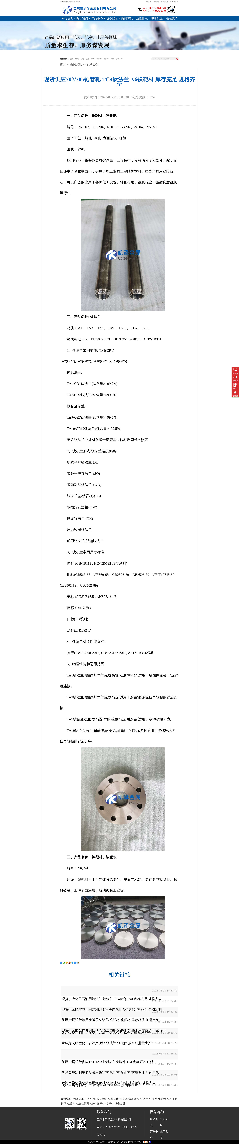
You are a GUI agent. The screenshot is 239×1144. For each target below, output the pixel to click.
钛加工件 (119, 59)
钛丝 (93, 59)
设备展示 (112, 18)
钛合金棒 (113, 1099)
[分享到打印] (75, 963)
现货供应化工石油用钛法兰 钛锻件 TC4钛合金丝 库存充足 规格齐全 (112, 999)
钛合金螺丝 (126, 1099)
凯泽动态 (92, 64)
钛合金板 (102, 1099)
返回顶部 (235, 396)
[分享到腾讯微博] (72, 963)
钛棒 (92, 1099)
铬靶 (77, 59)
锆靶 (82, 59)
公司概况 (164, 1122)
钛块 (112, 59)
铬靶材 (162, 1099)
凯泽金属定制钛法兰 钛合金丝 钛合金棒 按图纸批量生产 (103, 1085)
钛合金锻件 (82, 1103)
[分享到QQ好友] (78, 963)
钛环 (63, 1103)
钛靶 (72, 59)
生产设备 (164, 1134)
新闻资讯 (127, 18)
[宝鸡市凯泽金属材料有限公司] (89, 10)
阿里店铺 (148, 2)
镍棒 (93, 1103)
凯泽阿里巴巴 (81, 1099)
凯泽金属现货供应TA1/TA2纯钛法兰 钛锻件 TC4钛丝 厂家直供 (107, 1062)
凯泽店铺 (156, 2)
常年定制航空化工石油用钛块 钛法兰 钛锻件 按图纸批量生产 (107, 1043)
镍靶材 (83, 879)
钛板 (136, 1099)
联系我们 (172, 18)
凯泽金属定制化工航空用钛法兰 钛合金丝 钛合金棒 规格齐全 (107, 1032)
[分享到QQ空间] (67, 963)
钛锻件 (99, 59)
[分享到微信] (64, 963)
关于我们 (82, 18)
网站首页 (67, 18)
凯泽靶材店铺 (174, 2)
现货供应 (157, 18)
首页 (63, 64)
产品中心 (97, 18)
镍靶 (87, 59)
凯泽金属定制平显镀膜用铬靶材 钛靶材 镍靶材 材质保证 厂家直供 (110, 1072)
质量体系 (142, 18)
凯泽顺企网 (164, 2)
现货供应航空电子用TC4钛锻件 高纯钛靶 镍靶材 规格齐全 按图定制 (112, 1009)
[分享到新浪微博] (69, 963)
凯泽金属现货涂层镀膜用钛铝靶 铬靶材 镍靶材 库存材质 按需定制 (110, 1020)
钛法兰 (106, 59)
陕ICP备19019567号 (135, 1142)
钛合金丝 (120, 1103)
